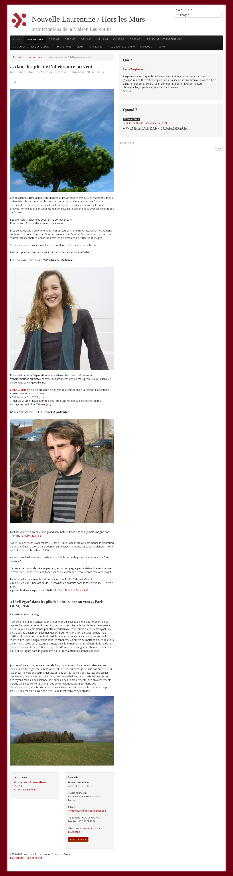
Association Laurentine (121, 46)
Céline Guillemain (20, 389)
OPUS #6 (134, 39)
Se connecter (34, 857)
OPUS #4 (102, 39)
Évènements (64, 46)
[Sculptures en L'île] (14, 82)
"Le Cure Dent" (63, 590)
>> (219, 148)
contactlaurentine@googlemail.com (87, 810)
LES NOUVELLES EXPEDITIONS (164, 39)
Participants (95, 46)
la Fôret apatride (31, 535)
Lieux (80, 46)
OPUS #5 (118, 39)
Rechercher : (126, 143)
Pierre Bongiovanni (133, 69)
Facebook (146, 46)
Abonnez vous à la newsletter (30, 782)
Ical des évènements (25, 789)
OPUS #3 (86, 39)
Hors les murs (35, 39)
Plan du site (17, 857)
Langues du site (183, 9)
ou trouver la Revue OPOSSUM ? (32, 46)
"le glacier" (82, 590)
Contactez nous (78, 839)
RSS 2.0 (18, 786)
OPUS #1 (53, 39)
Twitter (161, 46)
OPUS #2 (70, 39)
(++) (41, 393)
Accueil (17, 39)
